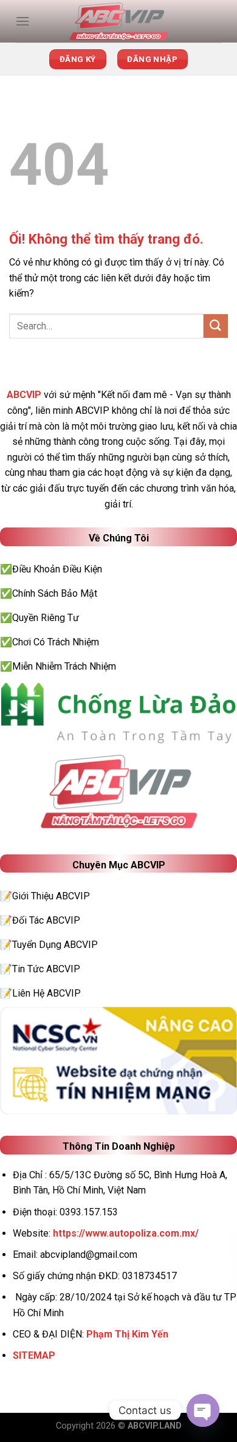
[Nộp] (216, 326)
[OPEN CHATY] (203, 1410)
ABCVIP (24, 394)
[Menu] (22, 21)
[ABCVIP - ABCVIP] (118, 21)
